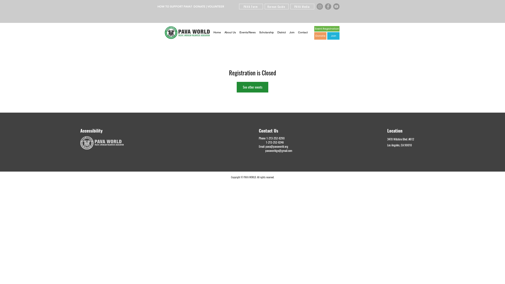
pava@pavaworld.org (277, 146)
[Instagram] (320, 6)
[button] (230, 32)
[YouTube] (336, 6)
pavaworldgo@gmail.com (278, 150)
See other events (252, 87)
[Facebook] (328, 6)
